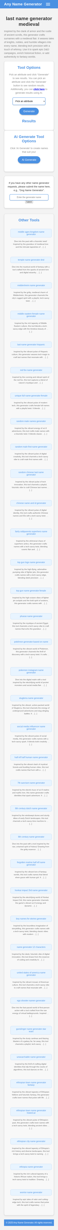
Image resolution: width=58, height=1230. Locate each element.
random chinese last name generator (31, 473)
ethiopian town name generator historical (31, 1111)
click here (39, 89)
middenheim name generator (31, 285)
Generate (29, 111)
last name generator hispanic (31, 344)
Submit (29, 202)
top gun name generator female (31, 591)
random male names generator (31, 421)
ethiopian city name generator (31, 1141)
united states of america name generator (31, 973)
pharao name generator (31, 616)
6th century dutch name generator (31, 808)
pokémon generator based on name (31, 642)
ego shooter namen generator (31, 1000)
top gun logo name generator (31, 562)
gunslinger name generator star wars (31, 1030)
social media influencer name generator (31, 727)
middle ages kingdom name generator (31, 233)
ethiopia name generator (31, 1167)
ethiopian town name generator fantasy (31, 1083)
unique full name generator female (31, 396)
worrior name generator (31, 1192)
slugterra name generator (31, 698)
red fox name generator (31, 370)
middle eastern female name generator (31, 315)
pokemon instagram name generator (31, 671)
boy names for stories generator (31, 919)
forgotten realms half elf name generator (31, 863)
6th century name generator (31, 837)
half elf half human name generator (31, 757)
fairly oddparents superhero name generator (31, 532)
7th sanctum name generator (31, 783)
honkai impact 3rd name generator (31, 890)
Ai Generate (29, 159)
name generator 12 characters (31, 947)
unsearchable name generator (31, 1057)
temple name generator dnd (31, 260)
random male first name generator (31, 447)
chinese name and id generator (31, 503)
